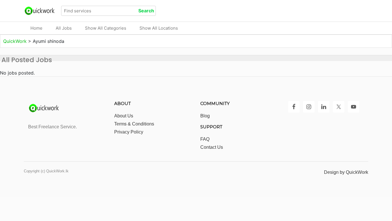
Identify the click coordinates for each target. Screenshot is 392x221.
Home (36, 28)
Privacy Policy (128, 131)
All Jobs (64, 28)
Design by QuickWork (346, 172)
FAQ (204, 139)
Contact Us (211, 147)
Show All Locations (158, 28)
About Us (123, 115)
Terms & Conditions (134, 123)
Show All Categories (105, 28)
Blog (205, 115)
